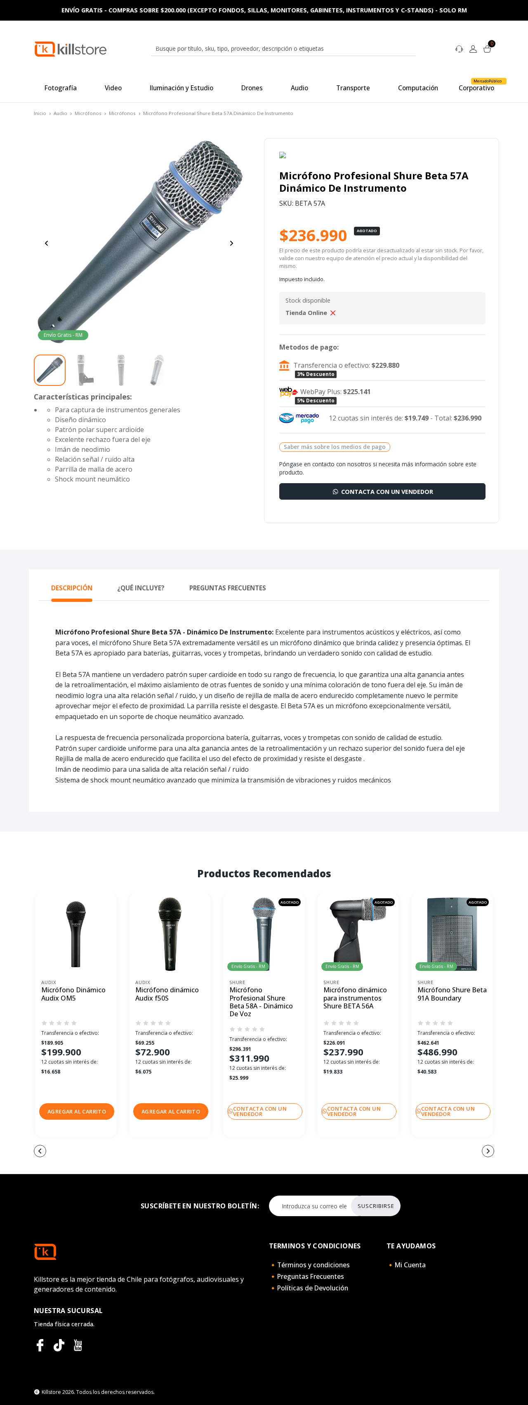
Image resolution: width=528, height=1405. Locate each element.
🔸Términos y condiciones (309, 1265)
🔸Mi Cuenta (406, 1265)
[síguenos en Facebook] (40, 1345)
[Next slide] (231, 243)
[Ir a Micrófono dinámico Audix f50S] (170, 934)
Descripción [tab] (71, 588)
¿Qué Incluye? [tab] (141, 588)
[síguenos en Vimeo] (59, 1345)
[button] (76, 1111)
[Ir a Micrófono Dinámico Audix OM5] (76, 934)
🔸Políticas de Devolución (308, 1288)
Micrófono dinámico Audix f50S (167, 994)
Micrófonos (88, 113)
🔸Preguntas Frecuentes (306, 1276)
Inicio (40, 113)
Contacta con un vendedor (386, 492)
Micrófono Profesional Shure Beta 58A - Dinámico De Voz (261, 1002)
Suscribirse (376, 1206)
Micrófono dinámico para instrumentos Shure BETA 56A (355, 998)
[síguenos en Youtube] (78, 1345)
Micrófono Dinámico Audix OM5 (73, 994)
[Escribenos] (459, 48)
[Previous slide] (46, 243)
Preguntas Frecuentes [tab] (227, 588)
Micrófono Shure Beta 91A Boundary (452, 994)
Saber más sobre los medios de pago (335, 447)
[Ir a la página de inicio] (70, 48)
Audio (60, 113)
